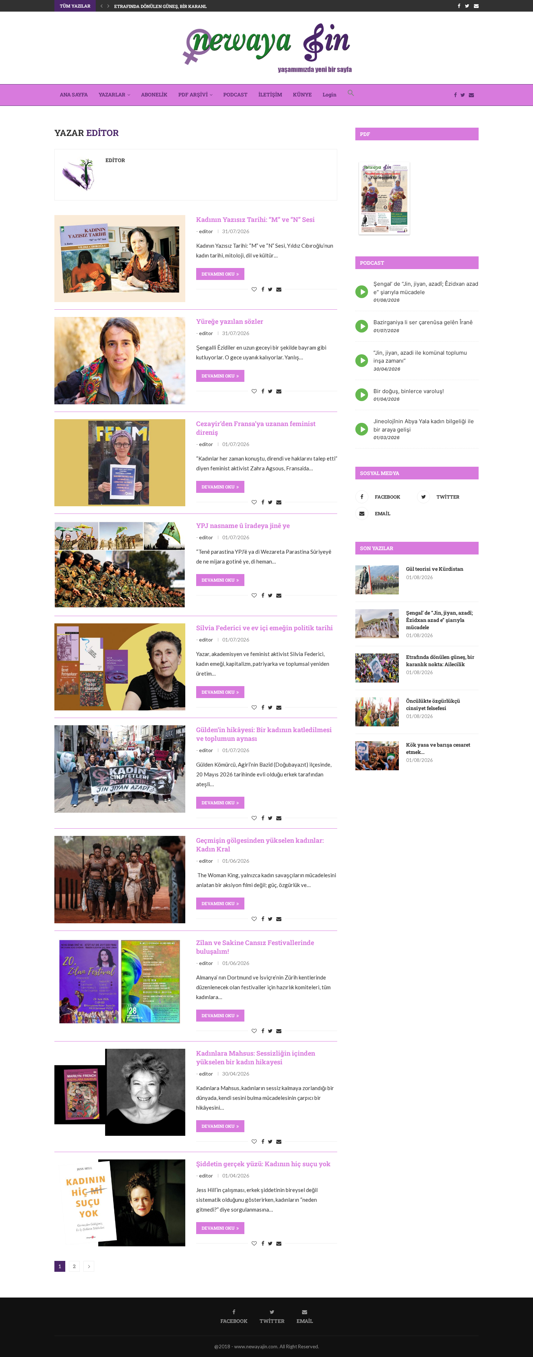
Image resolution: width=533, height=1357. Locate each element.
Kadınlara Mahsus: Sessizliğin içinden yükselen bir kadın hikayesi (255, 1057)
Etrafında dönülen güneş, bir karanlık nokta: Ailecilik (440, 660)
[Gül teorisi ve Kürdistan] (377, 579)
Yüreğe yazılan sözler (229, 321)
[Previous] (101, 6)
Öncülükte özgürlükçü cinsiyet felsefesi (166, 8)
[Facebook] (459, 6)
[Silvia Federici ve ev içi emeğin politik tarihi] (119, 666)
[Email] (476, 6)
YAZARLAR (112, 94)
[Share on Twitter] (270, 289)
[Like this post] (254, 289)
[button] (351, 95)
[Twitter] (467, 6)
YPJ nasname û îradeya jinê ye (243, 525)
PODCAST (235, 94)
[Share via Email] (278, 289)
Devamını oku (218, 274)
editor (115, 160)
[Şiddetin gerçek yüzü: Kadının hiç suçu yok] (119, 1202)
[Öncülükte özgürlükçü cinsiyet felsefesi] (377, 711)
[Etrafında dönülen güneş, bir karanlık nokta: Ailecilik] (377, 667)
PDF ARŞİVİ (193, 94)
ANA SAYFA (74, 94)
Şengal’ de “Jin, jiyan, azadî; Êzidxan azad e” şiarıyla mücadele (439, 619)
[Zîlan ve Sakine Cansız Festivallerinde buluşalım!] (119, 981)
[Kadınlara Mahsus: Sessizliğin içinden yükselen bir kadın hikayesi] (119, 1092)
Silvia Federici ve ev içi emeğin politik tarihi (264, 627)
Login (329, 94)
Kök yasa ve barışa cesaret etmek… (438, 748)
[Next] (108, 6)
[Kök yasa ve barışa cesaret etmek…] (377, 755)
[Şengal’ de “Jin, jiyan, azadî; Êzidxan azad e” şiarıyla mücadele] (377, 623)
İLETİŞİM (270, 94)
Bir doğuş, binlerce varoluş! (408, 391)
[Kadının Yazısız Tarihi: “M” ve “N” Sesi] (119, 258)
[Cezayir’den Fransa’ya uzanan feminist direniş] (119, 462)
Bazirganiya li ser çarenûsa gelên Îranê (423, 322)
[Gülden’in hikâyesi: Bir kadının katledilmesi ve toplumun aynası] (119, 768)
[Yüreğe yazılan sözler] (119, 360)
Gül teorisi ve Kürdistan (434, 568)
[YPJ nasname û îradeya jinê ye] (119, 564)
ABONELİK (154, 94)
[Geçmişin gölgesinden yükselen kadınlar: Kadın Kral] (119, 879)
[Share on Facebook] (262, 289)
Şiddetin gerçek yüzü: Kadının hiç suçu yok (263, 1163)
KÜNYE (302, 94)
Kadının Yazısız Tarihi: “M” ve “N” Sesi (255, 219)
